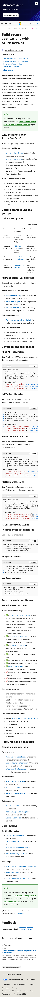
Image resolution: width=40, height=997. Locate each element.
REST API (17, 235)
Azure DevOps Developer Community (21, 866)
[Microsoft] (20, 23)
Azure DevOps (19, 28)
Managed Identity (13, 295)
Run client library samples (17, 848)
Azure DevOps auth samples (17, 812)
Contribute (5, 988)
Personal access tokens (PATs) (18, 320)
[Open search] (30, 23)
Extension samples (13, 818)
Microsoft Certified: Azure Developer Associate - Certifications (19, 952)
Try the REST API (12, 842)
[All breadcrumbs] (3, 28)
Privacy (14, 988)
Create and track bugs (15, 153)
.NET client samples (13, 806)
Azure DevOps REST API (15, 781)
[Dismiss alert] (36, 3)
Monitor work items (14, 159)
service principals (19, 645)
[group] (20, 250)
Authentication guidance (16, 757)
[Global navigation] (2, 23)
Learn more (20, 914)
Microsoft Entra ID (13, 307)
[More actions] (36, 28)
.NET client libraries (13, 787)
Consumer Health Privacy (11, 991)
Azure (9, 28)
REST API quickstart (12, 901)
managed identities (19, 636)
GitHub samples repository (17, 878)
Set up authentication (15, 836)
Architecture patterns (11, 67)
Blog (30, 985)
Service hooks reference (15, 793)
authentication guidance (25, 895)
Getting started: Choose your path (15, 61)
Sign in (35, 23)
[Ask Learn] (33, 28)
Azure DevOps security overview (25, 718)
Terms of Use (28, 991)
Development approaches (12, 64)
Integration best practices (16, 769)
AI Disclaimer (6, 985)
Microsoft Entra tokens (21, 615)
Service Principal (13, 301)
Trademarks (6, 994)
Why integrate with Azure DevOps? (15, 58)
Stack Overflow (12, 872)
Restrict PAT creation (16, 666)
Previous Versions (20, 985)
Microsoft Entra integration (17, 763)
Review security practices (16, 854)
